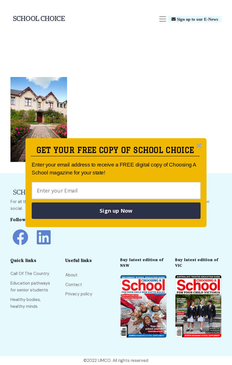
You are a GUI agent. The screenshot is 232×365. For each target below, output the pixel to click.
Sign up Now (116, 210)
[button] (115, 150)
